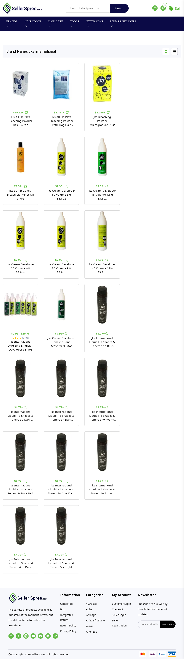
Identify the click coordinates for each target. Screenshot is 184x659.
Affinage (91, 615)
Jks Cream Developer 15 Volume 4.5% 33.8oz (102, 194)
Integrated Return (66, 617)
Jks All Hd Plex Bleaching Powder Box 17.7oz (20, 121)
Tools (74, 21)
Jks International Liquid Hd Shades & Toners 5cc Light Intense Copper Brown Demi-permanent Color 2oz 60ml (61, 563)
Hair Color (33, 21)
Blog (63, 609)
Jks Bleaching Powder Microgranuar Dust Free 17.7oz (102, 121)
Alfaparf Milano (95, 620)
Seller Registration (119, 623)
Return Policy (68, 625)
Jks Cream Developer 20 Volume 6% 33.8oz (20, 268)
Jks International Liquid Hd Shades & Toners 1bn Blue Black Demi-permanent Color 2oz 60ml (102, 342)
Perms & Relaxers (123, 21)
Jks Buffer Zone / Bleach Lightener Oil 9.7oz (20, 194)
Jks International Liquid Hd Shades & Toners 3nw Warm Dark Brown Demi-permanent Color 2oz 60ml (102, 416)
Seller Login (119, 615)
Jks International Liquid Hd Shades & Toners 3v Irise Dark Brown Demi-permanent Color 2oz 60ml (61, 489)
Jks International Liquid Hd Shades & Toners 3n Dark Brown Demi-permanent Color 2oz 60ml (61, 416)
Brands (11, 21)
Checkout (117, 609)
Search (119, 8)
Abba (89, 609)
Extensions (94, 21)
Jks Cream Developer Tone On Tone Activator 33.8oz (61, 342)
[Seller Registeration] (175, 8)
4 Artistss (91, 603)
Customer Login (121, 603)
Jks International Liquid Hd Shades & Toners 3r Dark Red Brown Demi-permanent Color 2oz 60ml (20, 489)
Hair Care (55, 21)
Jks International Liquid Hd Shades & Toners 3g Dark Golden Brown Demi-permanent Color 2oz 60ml (20, 416)
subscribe (168, 624)
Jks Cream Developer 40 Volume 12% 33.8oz (102, 268)
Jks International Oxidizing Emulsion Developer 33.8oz (20, 345)
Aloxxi (89, 626)
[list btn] (174, 51)
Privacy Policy (68, 631)
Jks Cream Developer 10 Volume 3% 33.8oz (61, 194)
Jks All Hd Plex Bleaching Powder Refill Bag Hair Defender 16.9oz (61, 121)
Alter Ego (91, 631)
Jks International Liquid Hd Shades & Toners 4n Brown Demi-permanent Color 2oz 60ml (102, 489)
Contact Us (66, 603)
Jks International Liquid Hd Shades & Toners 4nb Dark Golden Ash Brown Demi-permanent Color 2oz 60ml (20, 563)
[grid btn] (166, 51)
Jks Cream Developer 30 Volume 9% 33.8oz (61, 268)
